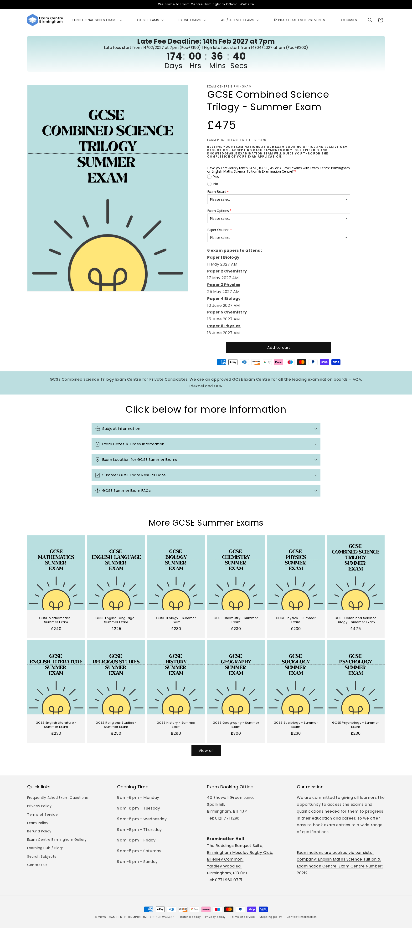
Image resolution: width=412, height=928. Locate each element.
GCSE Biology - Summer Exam (176, 620)
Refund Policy (39, 831)
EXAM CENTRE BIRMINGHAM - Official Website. (141, 917)
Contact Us (37, 864)
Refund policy (190, 917)
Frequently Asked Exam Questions (57, 797)
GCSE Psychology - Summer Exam (355, 725)
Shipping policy (270, 917)
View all (206, 750)
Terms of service (242, 917)
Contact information (302, 917)
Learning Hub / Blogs (45, 848)
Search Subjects (41, 856)
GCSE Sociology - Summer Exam (296, 725)
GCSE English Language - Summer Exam (116, 620)
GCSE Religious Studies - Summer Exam (116, 725)
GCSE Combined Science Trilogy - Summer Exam (356, 620)
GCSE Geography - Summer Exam (236, 725)
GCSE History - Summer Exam (176, 725)
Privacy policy (215, 917)
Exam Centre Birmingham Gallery (57, 839)
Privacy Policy (39, 806)
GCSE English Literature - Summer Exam (56, 725)
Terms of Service (42, 814)
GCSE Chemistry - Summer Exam (236, 620)
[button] (97, 20)
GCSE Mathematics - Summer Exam (56, 620)
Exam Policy (37, 822)
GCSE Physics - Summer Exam (296, 620)
